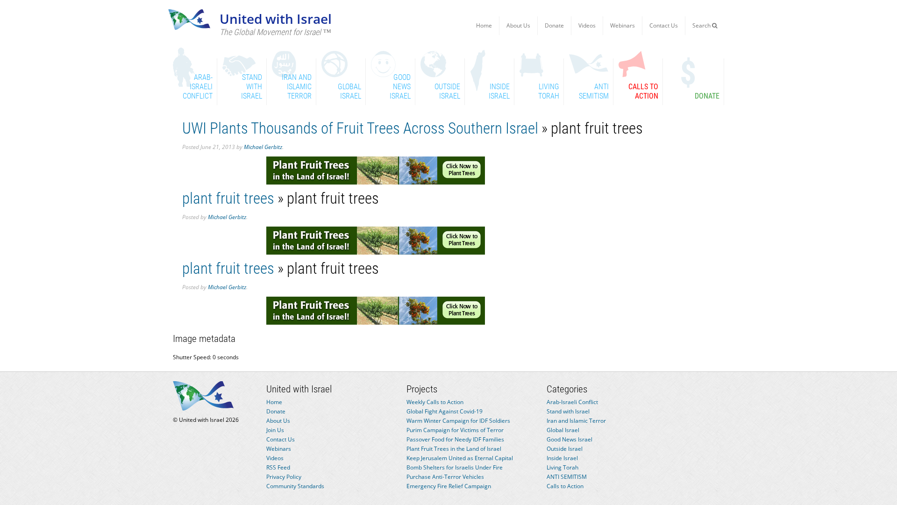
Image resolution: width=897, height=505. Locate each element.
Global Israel (563, 430)
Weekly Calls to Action (434, 402)
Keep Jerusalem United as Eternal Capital (459, 458)
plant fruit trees (228, 198)
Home (484, 25)
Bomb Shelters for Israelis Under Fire (454, 467)
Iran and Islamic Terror (576, 421)
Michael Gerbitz (263, 147)
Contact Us (663, 25)
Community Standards (295, 486)
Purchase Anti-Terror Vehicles (445, 477)
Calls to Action (565, 486)
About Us (518, 25)
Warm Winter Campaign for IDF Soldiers (458, 421)
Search (702, 25)
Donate (554, 25)
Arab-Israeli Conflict (572, 402)
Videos (587, 25)
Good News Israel (569, 439)
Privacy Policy (283, 477)
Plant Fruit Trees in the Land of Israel (453, 449)
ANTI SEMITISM (567, 477)
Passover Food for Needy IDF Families (455, 439)
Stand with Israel (568, 411)
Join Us (275, 430)
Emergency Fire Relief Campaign (448, 486)
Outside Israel (565, 449)
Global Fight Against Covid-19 (444, 411)
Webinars (622, 25)
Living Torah (562, 467)
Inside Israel (562, 458)
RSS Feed (278, 467)
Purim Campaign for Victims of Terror (455, 430)
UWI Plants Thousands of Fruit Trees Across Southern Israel (360, 128)
